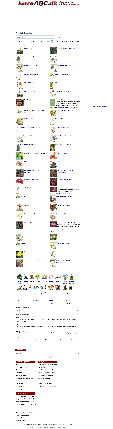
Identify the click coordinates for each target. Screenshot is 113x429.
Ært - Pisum (19, 383)
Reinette (23, 243)
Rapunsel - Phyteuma (29, 136)
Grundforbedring (20, 386)
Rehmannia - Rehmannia (63, 213)
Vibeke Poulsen (20, 331)
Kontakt (55, 424)
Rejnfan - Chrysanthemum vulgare (65, 252)
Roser (34, 304)
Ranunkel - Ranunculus (63, 91)
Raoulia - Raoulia (28, 118)
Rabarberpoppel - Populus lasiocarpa (31, 57)
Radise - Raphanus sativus (30, 65)
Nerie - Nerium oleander (22, 415)
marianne (18, 338)
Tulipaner (51, 302)
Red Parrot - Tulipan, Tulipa (31, 179)
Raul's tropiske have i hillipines (63, 144)
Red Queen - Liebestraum (64, 179)
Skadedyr (51, 300)
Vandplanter (52, 304)
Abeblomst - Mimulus (44, 378)
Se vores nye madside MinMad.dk (100, 106)
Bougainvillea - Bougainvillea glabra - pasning (26, 399)
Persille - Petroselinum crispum (46, 372)
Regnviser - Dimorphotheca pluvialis (33, 213)
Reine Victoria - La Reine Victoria (65, 226)
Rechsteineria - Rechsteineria (65, 162)
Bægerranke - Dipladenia (23, 410)
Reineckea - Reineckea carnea (31, 235)
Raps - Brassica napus (63, 127)
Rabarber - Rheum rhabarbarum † (66, 48)
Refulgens (64, 190)
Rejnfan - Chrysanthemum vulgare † (33, 260)
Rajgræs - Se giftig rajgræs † (61, 74)
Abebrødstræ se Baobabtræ (45, 375)
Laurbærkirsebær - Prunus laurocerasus (26, 418)
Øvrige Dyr (68, 304)
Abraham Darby (20, 420)
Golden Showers (20, 372)
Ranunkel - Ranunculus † (30, 100)
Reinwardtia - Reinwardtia (64, 243)
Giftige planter (20, 302)
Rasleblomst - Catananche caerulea (67, 136)
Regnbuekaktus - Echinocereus (64, 196)
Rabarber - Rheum (29, 48)
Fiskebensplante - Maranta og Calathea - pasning (26, 412)
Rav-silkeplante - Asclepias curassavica (34, 153)
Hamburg (18, 364)
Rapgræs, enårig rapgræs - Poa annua (30, 127)
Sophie (18, 317)
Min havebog (36, 300)
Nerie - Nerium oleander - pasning (25, 401)
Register (23, 196)
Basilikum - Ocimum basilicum (46, 370)
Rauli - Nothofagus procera (27, 144)
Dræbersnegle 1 (42, 367)
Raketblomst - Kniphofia (30, 82)
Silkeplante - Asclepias (22, 367)
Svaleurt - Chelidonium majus (46, 383)
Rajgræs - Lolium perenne (31, 74)
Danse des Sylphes (21, 370)
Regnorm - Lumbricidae (63, 205)
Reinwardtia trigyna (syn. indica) (32, 252)
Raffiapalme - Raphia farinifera (65, 65)
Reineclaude (60, 235)
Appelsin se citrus (21, 375)
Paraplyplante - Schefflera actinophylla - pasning (26, 407)
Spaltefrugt (19, 389)
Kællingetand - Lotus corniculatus (47, 386)
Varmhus (67, 300)
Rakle (55, 82)
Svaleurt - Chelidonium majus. (46, 381)
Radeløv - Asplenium (62, 57)
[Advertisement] (48, 18)
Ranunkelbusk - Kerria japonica (65, 110)
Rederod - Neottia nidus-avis (26, 188)
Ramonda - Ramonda (29, 91)
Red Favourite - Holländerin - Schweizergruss (65, 171)
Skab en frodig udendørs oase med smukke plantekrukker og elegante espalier (48, 364)
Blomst (40, 389)
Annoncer (49, 424)
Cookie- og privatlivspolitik (66, 424)
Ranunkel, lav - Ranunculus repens (65, 103)
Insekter (18, 304)
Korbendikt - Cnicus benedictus (24, 378)
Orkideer (35, 302)
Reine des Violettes (29, 222)
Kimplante (19, 381)
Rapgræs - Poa (59, 118)
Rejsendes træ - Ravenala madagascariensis (63, 261)
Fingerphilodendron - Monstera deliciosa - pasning (26, 396)
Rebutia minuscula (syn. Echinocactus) (34, 162)
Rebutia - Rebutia (62, 153)
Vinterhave (68, 302)
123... (78, 42)
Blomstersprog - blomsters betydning (26, 404)
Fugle (17, 300)
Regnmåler (27, 205)
